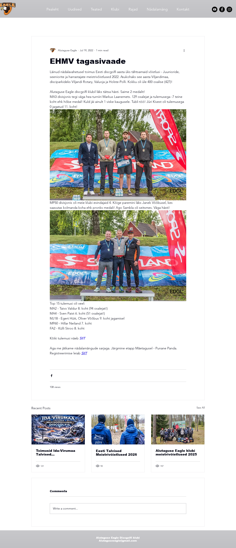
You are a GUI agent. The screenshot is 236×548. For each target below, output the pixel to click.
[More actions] (184, 50)
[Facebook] (222, 9)
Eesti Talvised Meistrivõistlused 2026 (116, 452)
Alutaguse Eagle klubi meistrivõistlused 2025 (176, 452)
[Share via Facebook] (51, 375)
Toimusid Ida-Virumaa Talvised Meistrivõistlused (55, 452)
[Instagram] (229, 9)
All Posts (37, 25)
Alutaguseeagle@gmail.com (118, 540)
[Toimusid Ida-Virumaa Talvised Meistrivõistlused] (58, 429)
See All (201, 407)
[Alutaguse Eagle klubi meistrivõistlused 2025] (177, 429)
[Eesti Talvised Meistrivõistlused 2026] (118, 429)
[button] (200, 25)
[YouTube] (214, 9)
